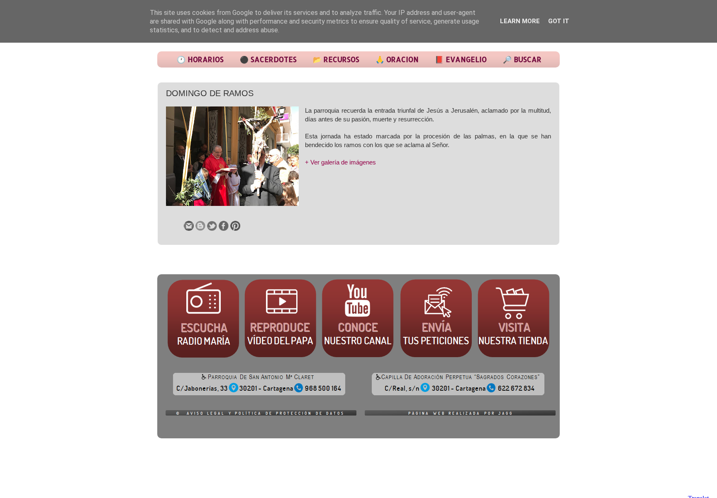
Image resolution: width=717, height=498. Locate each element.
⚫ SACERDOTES (268, 59)
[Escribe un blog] (200, 226)
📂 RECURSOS (336, 59)
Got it (558, 21)
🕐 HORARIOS (200, 59)
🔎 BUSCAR (522, 59)
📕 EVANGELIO (461, 59)
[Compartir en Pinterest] (235, 226)
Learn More (520, 21)
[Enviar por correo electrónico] (189, 226)
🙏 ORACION (397, 59)
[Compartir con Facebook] (224, 226)
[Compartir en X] (212, 226)
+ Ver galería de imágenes (340, 162)
